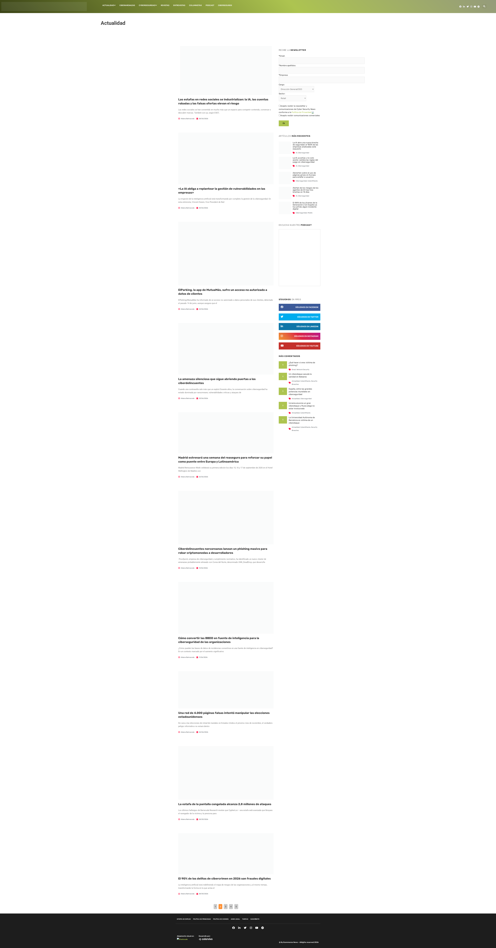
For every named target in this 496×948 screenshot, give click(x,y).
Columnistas (195, 5)
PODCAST (210, 5)
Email (294, 369)
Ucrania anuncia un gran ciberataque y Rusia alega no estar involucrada (302, 406)
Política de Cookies (220, 919)
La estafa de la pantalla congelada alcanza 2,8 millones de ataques (224, 804)
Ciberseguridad (303, 153)
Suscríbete (254, 919)
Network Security (303, 369)
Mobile (310, 213)
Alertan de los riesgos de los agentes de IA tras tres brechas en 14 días (305, 190)
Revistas (165, 5)
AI (296, 153)
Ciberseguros (225, 5)
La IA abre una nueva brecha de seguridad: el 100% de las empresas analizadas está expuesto (305, 145)
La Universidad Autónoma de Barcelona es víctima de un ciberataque (302, 420)
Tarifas (245, 919)
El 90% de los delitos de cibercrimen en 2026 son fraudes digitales (224, 878)
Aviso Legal (235, 919)
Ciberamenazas (127, 5)
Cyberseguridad (147, 5)
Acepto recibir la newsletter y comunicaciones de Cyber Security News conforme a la (297, 109)
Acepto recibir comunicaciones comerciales (300, 115)
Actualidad (108, 5)
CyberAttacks (313, 181)
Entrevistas (179, 5)
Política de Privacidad (301, 112)
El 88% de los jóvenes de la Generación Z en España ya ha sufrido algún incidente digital (305, 206)
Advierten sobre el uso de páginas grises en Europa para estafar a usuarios (304, 175)
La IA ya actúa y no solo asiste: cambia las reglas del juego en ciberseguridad (305, 160)
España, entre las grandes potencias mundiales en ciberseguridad (300, 392)
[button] (484, 6)
